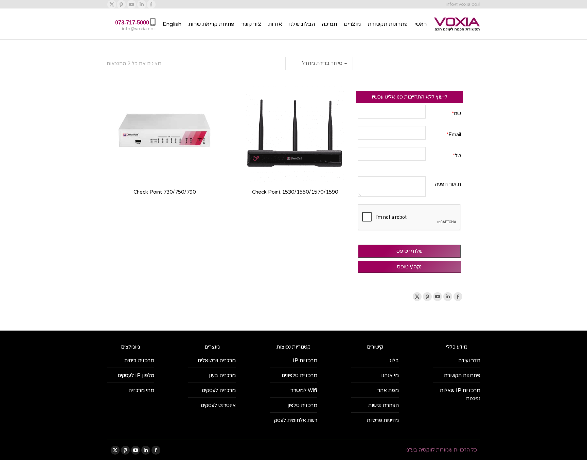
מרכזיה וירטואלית (217, 360)
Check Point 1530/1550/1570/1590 (295, 192)
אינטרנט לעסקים (218, 405)
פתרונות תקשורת (462, 375)
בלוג (394, 360)
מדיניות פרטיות (383, 420)
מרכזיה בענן (222, 375)
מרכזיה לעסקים (219, 390)
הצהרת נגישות (383, 405)
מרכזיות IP (305, 360)
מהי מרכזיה (141, 390)
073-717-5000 (132, 22)
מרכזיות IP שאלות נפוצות (460, 394)
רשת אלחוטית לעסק (295, 420)
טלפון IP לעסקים (136, 375)
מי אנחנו (390, 375)
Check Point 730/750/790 (165, 192)
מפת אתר (388, 390)
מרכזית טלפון (302, 405)
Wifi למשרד (303, 390)
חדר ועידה (469, 360)
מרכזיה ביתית (139, 360)
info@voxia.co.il (463, 4)
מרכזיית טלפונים (299, 375)
